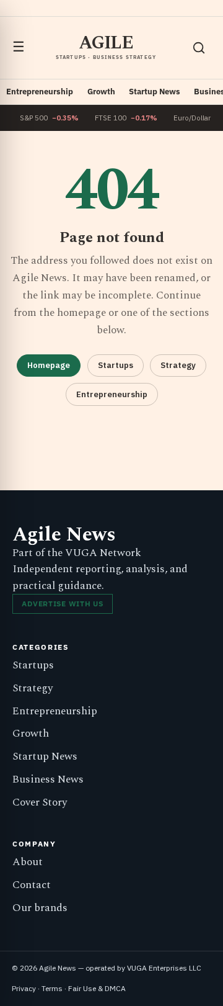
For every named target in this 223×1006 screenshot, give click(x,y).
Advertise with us (62, 603)
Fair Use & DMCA (97, 988)
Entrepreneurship (39, 91)
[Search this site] (199, 48)
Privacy (24, 988)
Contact (31, 885)
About (27, 862)
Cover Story (39, 802)
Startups (115, 365)
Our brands (40, 908)
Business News (48, 779)
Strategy (178, 365)
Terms (52, 988)
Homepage (48, 365)
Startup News (154, 91)
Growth (101, 91)
